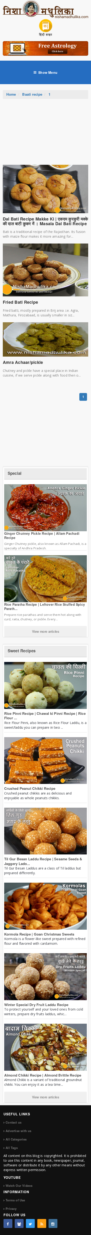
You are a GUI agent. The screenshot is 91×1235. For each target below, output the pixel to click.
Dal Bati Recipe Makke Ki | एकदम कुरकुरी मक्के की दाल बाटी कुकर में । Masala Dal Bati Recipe (45, 221)
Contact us (13, 1122)
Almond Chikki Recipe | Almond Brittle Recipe (42, 1075)
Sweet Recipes (21, 650)
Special (15, 473)
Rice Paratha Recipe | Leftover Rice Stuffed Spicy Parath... (44, 606)
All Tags (12, 1147)
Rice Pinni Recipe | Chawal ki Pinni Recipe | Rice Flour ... (45, 716)
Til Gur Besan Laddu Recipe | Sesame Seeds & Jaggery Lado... (43, 861)
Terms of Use (15, 1200)
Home (11, 94)
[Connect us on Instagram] (53, 1223)
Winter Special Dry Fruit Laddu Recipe (36, 1004)
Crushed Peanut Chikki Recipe (29, 788)
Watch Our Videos (19, 1185)
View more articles (45, 631)
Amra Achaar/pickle (23, 362)
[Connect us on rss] (41, 1223)
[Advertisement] (45, 134)
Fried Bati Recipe (20, 302)
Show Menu (47, 72)
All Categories (16, 1139)
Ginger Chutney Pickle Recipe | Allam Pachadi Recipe (41, 535)
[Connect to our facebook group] (19, 1223)
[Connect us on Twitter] (30, 1223)
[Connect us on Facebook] (8, 1223)
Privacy (11, 1208)
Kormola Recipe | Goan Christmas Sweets (39, 934)
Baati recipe (32, 94)
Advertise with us (18, 1131)
